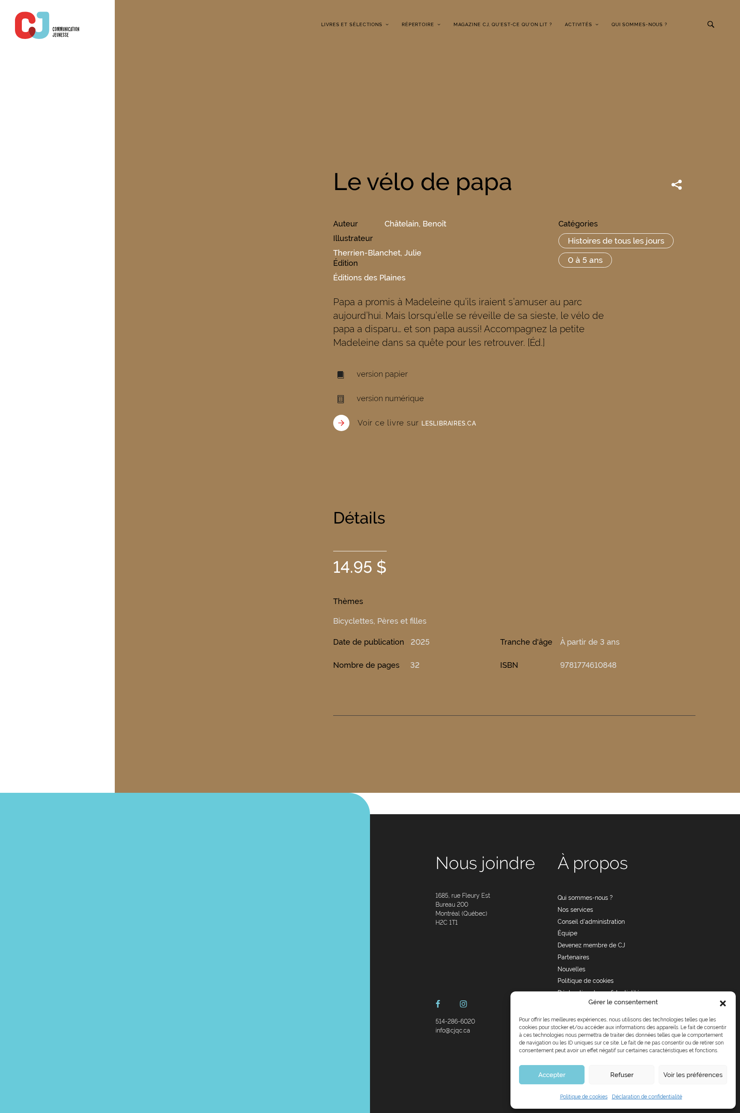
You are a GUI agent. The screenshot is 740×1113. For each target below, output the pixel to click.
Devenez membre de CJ (591, 945)
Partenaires (573, 957)
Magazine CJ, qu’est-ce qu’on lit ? (503, 24)
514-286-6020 (455, 1021)
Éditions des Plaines (369, 277)
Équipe (567, 933)
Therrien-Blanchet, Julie (377, 252)
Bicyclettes (353, 620)
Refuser (621, 1075)
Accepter (551, 1075)
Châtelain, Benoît (415, 223)
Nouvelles (571, 969)
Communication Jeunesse (47, 25)
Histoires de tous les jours (616, 240)
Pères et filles (402, 620)
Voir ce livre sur (417, 422)
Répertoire (418, 24)
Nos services (575, 909)
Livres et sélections (351, 24)
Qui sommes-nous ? (639, 24)
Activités (578, 24)
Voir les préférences (692, 1075)
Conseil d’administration (591, 921)
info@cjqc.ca (453, 1030)
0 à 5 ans (585, 260)
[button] (723, 1002)
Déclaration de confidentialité (647, 1097)
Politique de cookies (584, 1097)
